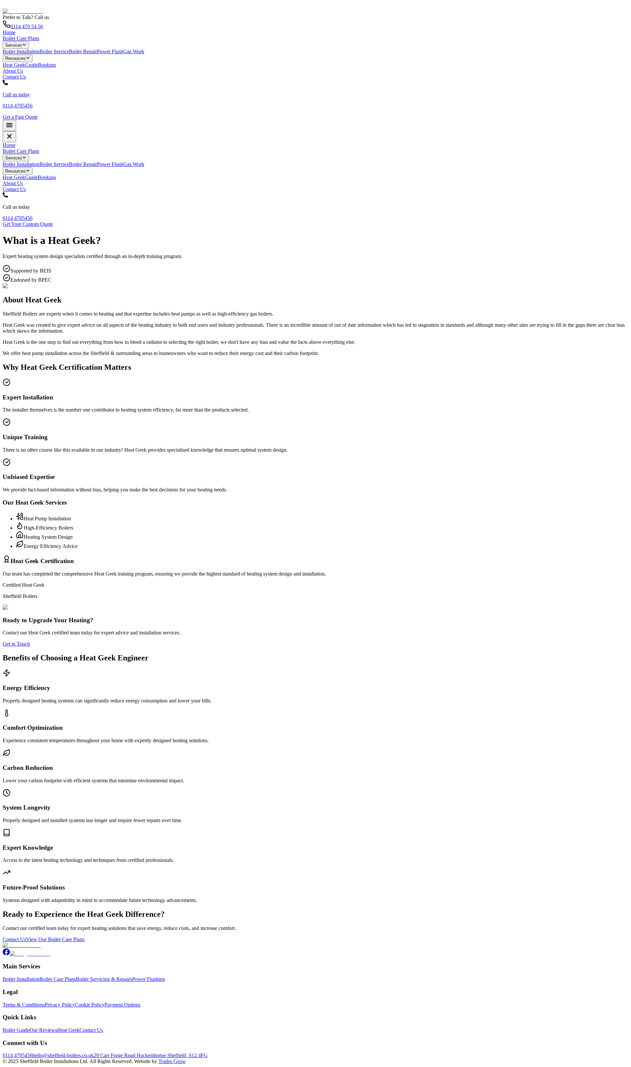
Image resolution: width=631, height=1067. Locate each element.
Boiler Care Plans (21, 38)
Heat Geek (14, 65)
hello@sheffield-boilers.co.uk (63, 1055)
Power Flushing (148, 979)
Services (13, 45)
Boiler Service (54, 51)
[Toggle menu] (9, 125)
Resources (15, 58)
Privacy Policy (60, 1005)
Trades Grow (172, 1061)
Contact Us (14, 77)
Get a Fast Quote (20, 117)
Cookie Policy (90, 1005)
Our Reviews (43, 1030)
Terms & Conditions (24, 1005)
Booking (47, 65)
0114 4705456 (18, 218)
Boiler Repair (83, 51)
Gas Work (133, 51)
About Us (13, 71)
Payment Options (122, 1005)
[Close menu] (9, 136)
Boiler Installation (21, 51)
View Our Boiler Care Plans (55, 939)
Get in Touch (16, 644)
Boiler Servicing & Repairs (104, 979)
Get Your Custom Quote (28, 224)
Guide (31, 65)
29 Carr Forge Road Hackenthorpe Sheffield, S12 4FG (151, 1055)
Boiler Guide (16, 1030)
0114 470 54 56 (27, 26)
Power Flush (110, 51)
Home (9, 32)
